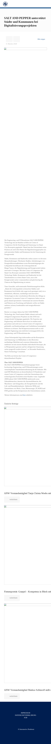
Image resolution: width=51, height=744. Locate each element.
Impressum (25, 713)
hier (24, 395)
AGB (25, 718)
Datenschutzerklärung (25, 715)
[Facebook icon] (25, 733)
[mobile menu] (48, 4)
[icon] (27, 733)
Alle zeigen (41, 39)
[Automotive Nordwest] (5, 4)
